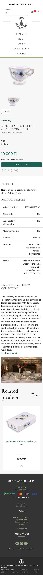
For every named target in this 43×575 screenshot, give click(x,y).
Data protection (14, 571)
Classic (6, 111)
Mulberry (6, 120)
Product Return (21, 487)
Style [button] (20, 39)
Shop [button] (20, 43)
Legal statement (21, 520)
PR (21, 526)
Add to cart (21, 164)
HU (31, 4)
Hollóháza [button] (20, 34)
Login (13, 4)
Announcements (21, 529)
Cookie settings (36, 571)
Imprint (21, 524)
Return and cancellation (21, 517)
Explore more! (9, 353)
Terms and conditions (24, 571)
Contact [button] (21, 53)
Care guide (21, 504)
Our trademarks (21, 506)
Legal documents (21, 522)
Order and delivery (21, 489)
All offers (35, 395)
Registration (21, 4)
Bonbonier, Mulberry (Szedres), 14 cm (21, 443)
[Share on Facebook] (10, 170)
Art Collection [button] (21, 48)
